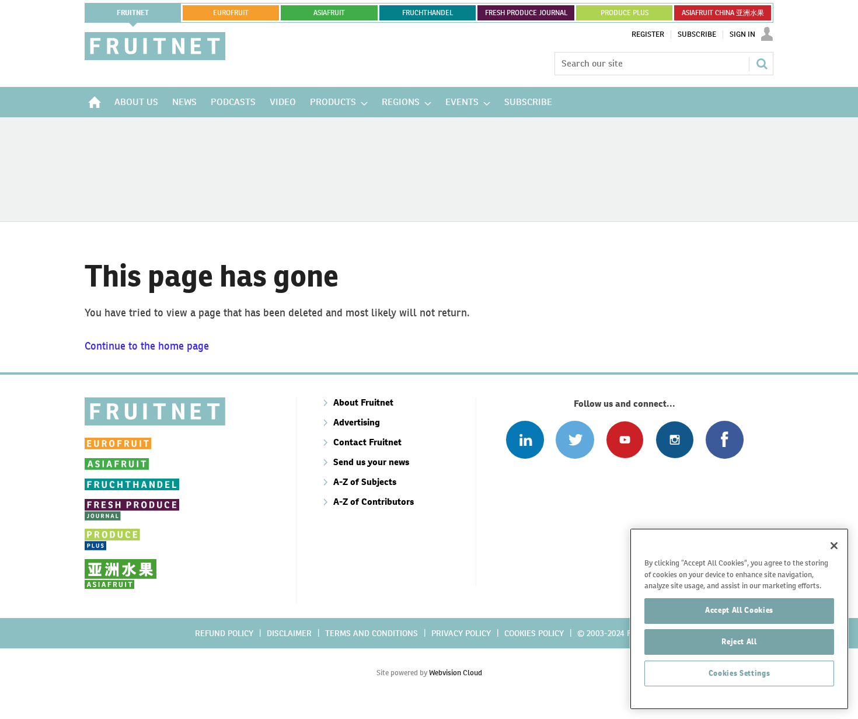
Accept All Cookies (739, 610)
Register (648, 34)
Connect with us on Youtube (625, 440)
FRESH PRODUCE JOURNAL (526, 13)
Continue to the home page (147, 345)
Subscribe (697, 34)
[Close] (834, 546)
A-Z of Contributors (373, 501)
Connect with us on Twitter (575, 440)
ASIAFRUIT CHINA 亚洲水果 (723, 13)
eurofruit (231, 13)
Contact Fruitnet (367, 442)
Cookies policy (534, 633)
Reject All (739, 642)
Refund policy (224, 633)
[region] (739, 619)
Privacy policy (461, 633)
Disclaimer (289, 633)
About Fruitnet (363, 402)
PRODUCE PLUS (624, 13)
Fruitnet (133, 13)
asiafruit (329, 13)
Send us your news (371, 462)
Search (761, 63)
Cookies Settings (739, 673)
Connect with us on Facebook (725, 440)
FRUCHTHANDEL (427, 13)
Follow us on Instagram (674, 440)
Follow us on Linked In (525, 440)
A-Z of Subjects (364, 482)
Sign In (742, 34)
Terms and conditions (371, 633)
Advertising (356, 422)
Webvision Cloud (455, 673)
